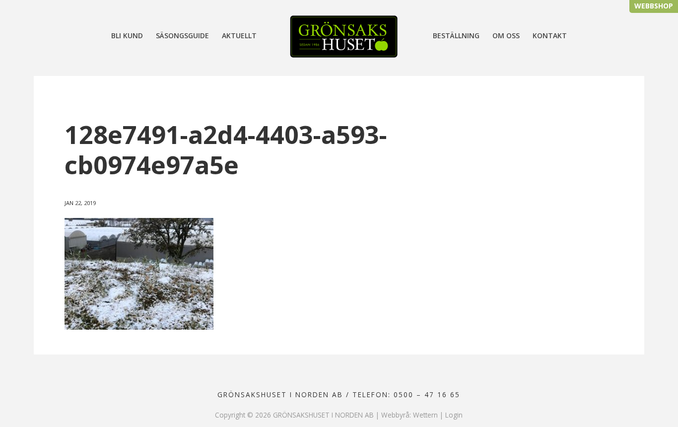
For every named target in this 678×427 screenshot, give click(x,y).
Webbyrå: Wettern (409, 415)
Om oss (506, 36)
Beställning (456, 36)
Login (454, 415)
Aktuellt (239, 36)
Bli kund (127, 36)
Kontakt (550, 36)
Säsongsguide (182, 36)
